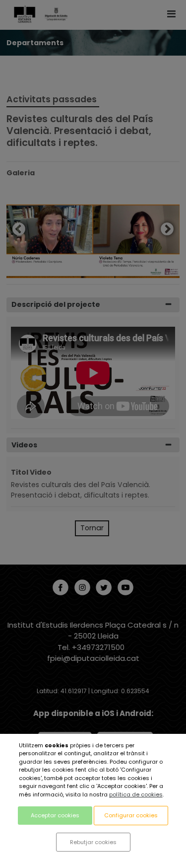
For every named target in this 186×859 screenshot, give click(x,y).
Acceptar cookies (55, 815)
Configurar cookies (131, 815)
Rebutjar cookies (93, 842)
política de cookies (136, 794)
